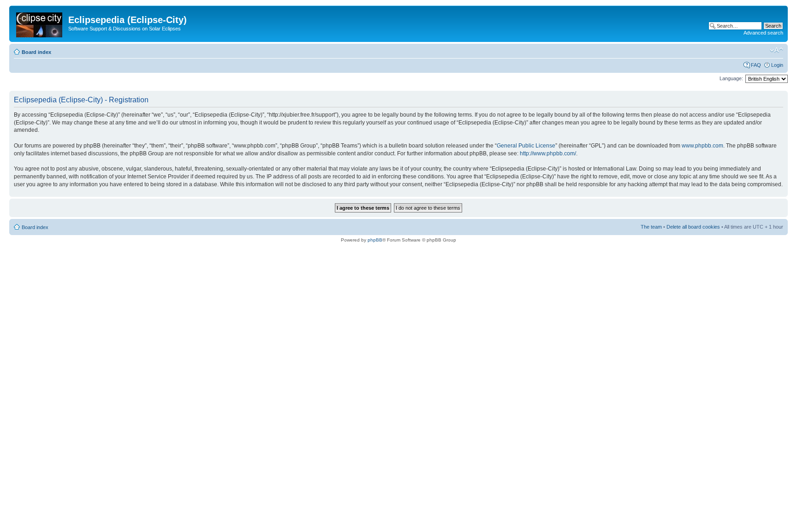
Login (777, 65)
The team (651, 227)
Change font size (776, 50)
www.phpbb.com (702, 145)
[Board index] (40, 23)
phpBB (375, 239)
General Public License (526, 145)
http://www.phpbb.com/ (548, 153)
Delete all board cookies (693, 227)
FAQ (756, 65)
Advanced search (763, 32)
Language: (731, 78)
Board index (36, 52)
